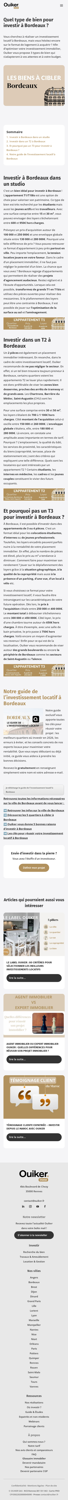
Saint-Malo (34, 1372)
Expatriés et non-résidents (34, 1416)
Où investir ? (34, 1407)
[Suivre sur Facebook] (44, 1206)
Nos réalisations (34, 1402)
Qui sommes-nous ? (34, 1441)
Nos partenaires (34, 1467)
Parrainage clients (34, 1426)
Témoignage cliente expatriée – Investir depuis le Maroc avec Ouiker (32, 1126)
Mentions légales (36, 1485)
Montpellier (34, 1324)
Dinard (34, 1296)
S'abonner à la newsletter (32, 1235)
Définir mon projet (34, 867)
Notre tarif (34, 1445)
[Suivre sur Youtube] (37, 1206)
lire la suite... (17, 978)
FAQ (34, 1454)
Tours (34, 1381)
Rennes (34, 1362)
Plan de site (51, 1485)
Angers (34, 1277)
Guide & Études (34, 1412)
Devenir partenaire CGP (34, 1471)
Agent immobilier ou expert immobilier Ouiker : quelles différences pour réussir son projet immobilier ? (32, 1047)
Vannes (34, 1386)
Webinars (34, 1421)
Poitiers (34, 1353)
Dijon (34, 1291)
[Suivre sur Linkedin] (23, 1206)
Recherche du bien (34, 1252)
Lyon (34, 1315)
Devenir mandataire (34, 1462)
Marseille (34, 1320)
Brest (34, 1286)
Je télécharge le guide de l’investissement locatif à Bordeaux (29, 789)
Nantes (34, 1329)
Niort (34, 1339)
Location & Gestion (34, 1261)
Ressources (34, 1396)
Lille (34, 1305)
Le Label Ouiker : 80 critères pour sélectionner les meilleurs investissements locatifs (29, 966)
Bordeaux (34, 1282)
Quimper (34, 1358)
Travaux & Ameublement (34, 1256)
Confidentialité (18, 1485)
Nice (34, 1334)
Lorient (34, 1310)
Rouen (34, 1367)
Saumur (34, 1377)
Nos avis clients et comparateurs (34, 1450)
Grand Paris (34, 1301)
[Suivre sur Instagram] (30, 1206)
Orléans (34, 1343)
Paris (34, 1348)
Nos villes (34, 1271)
